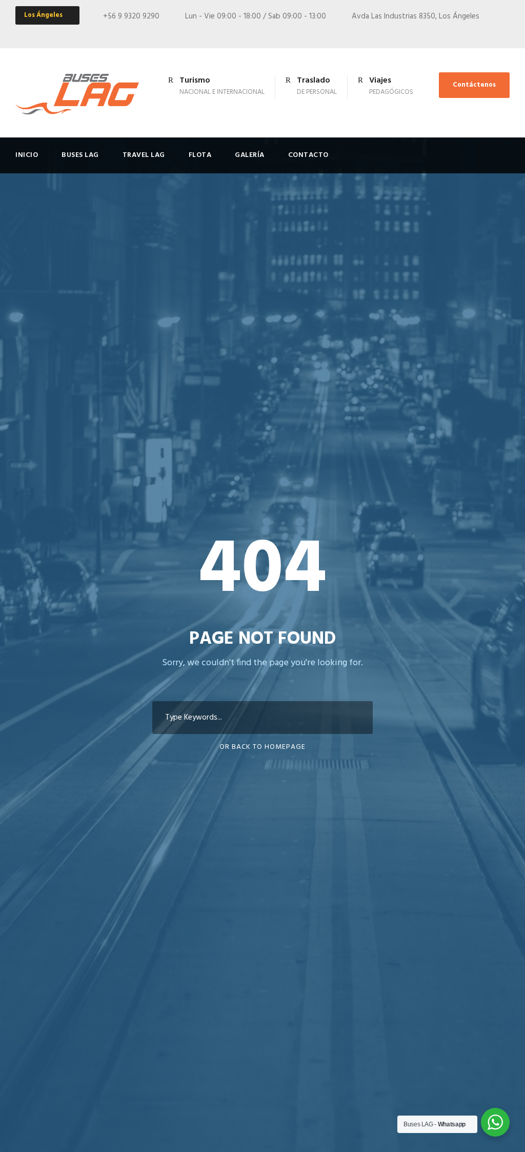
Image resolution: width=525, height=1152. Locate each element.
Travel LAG (144, 155)
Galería (250, 155)
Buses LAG (80, 155)
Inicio (26, 155)
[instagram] (506, 33)
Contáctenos (474, 85)
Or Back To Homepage (262, 747)
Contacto (308, 155)
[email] (487, 33)
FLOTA (200, 155)
